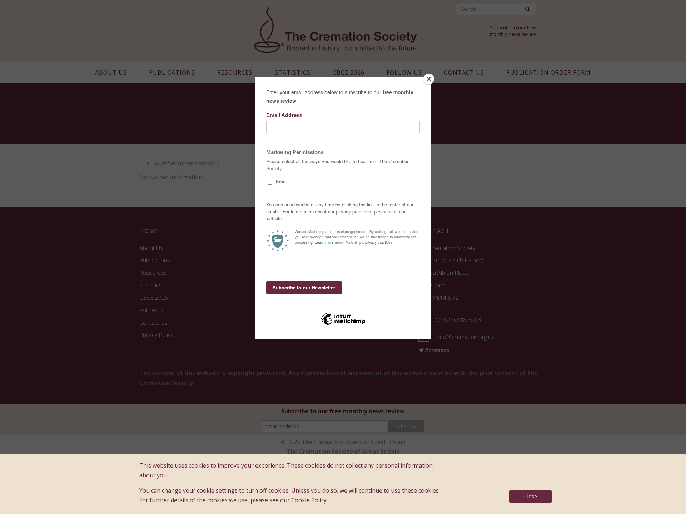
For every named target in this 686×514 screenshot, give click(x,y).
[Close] (428, 79)
